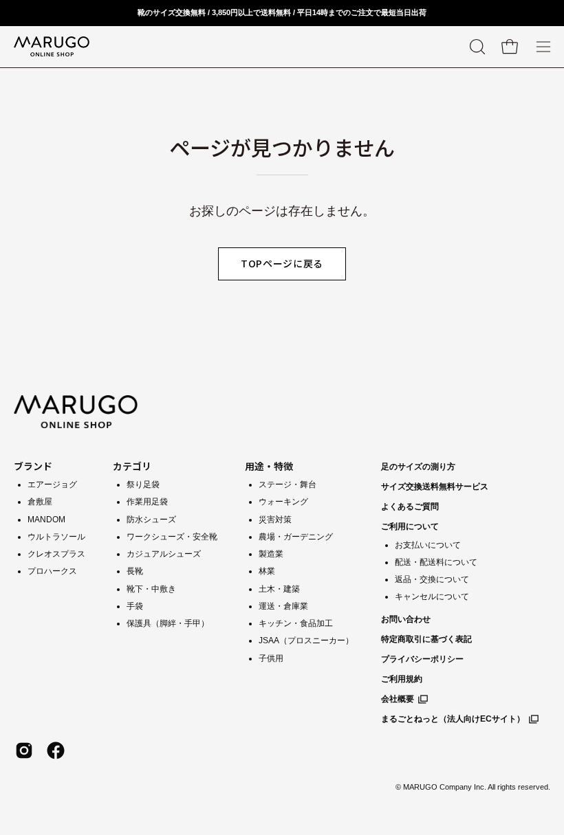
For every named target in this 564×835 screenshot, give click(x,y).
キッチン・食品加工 (296, 623)
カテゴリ (132, 466)
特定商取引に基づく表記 (426, 639)
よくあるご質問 (410, 506)
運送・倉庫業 (283, 606)
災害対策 (275, 519)
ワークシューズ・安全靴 (172, 537)
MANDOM (46, 519)
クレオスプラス (56, 554)
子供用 (271, 658)
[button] (476, 46)
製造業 (271, 554)
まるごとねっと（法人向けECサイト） (453, 719)
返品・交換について (432, 579)
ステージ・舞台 (287, 484)
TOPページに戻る (282, 263)
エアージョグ (52, 484)
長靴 (135, 571)
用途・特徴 (269, 466)
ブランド (33, 466)
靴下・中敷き (151, 589)
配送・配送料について (436, 562)
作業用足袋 (147, 501)
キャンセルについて (432, 596)
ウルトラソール (56, 537)
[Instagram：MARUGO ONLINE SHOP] (24, 750)
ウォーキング (283, 501)
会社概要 (397, 699)
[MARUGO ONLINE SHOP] (51, 46)
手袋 (135, 606)
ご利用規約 (401, 679)
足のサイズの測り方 (418, 466)
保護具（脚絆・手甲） (168, 623)
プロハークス (52, 571)
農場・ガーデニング (296, 537)
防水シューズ (151, 519)
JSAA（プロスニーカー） (306, 640)
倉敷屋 (40, 501)
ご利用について (410, 526)
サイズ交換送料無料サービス (434, 486)
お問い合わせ (406, 619)
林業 (267, 571)
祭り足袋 (143, 484)
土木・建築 (279, 589)
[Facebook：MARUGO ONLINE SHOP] (55, 750)
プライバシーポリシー (422, 659)
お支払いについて (428, 545)
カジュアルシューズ (164, 554)
